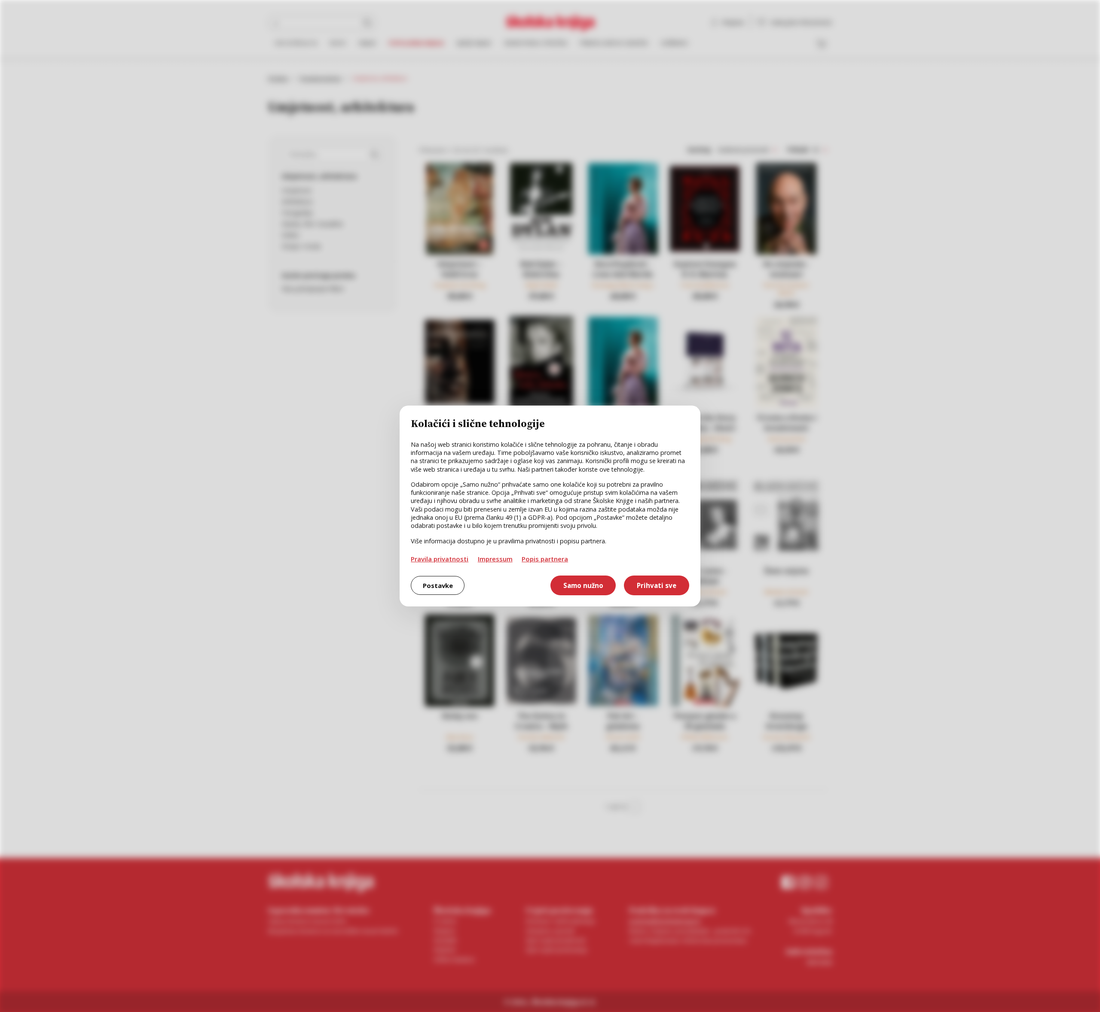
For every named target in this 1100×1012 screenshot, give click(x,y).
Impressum (495, 558)
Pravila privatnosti (439, 558)
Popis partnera (545, 558)
